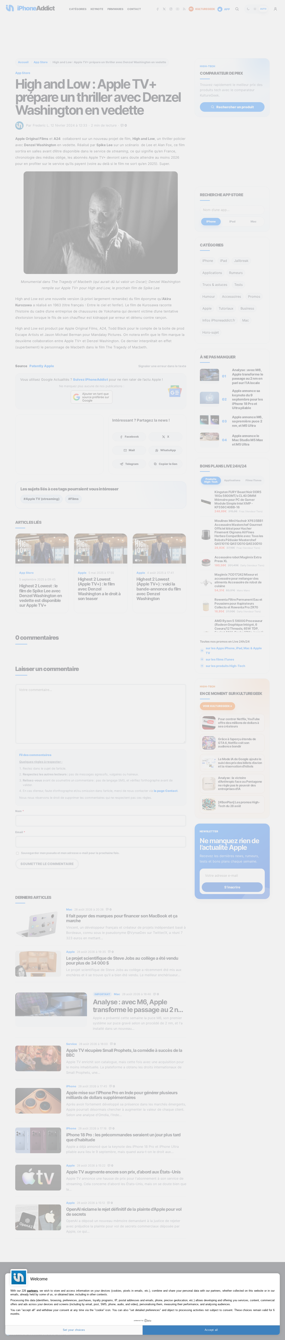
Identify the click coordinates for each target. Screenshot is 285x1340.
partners (32, 1290)
